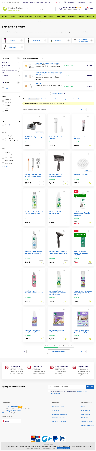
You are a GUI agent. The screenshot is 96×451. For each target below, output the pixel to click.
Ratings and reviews (87, 425)
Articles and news (87, 421)
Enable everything (63, 448)
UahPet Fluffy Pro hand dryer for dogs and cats (33, 175)
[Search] (27, 9)
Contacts (25, 2)
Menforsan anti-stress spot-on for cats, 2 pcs (81, 331)
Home (3, 22)
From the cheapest (46, 99)
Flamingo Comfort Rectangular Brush (55, 175)
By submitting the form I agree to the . (70, 392)
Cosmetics (21, 22)
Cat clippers (11, 75)
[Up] (24, 351)
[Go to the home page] (12, 9)
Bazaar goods (85, 414)
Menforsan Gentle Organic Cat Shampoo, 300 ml (34, 212)
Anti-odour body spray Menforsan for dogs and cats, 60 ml (82, 213)
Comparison (70, 2)
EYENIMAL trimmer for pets (45, 84)
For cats (29, 22)
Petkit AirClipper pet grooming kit (47, 63)
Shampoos (11, 62)
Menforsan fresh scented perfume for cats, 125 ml (33, 252)
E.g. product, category (36, 9)
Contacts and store (58, 406)
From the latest (77, 99)
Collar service (85, 410)
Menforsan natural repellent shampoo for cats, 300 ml (81, 253)
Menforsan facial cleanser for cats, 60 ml (58, 212)
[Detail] (41, 145)
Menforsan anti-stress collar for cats (56, 331)
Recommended (33, 99)
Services (47, 2)
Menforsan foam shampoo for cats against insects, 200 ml (83, 292)
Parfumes (11, 68)
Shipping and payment (36, 2)
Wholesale (84, 417)
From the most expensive (62, 99)
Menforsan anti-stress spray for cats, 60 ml (32, 331)
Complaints (55, 410)
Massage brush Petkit (81, 174)
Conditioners (11, 65)
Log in (90, 2)
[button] (58, 93)
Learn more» (51, 448)
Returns (83, 406)
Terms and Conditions (59, 421)
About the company (58, 417)
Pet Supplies (11, 22)
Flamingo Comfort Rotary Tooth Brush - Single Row (58, 252)
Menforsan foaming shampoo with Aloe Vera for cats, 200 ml (57, 292)
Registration (81, 2)
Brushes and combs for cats (11, 71)
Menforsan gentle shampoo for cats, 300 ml (34, 292)
